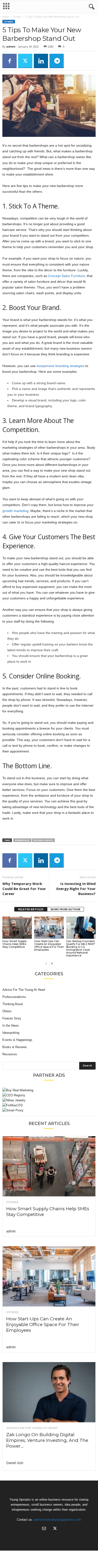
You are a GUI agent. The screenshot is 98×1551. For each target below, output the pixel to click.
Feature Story (11, 1018)
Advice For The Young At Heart (23, 989)
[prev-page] (46, 963)
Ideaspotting (10, 1032)
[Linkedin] (41, 61)
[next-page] (51, 963)
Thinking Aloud (12, 1004)
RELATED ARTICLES (31, 909)
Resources (9, 1054)
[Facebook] (9, 61)
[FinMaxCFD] (49, 1105)
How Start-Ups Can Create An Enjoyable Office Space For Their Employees (49, 945)
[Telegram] (56, 61)
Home (5, 16)
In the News (10, 1025)
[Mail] (44, 1529)
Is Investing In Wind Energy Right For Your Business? (76, 888)
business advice (43, 840)
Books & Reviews (14, 1047)
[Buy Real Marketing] (49, 1090)
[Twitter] (25, 61)
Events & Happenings (17, 1040)
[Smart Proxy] (49, 1110)
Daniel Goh (14, 1462)
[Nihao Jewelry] (49, 1100)
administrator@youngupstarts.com (57, 1519)
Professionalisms (14, 997)
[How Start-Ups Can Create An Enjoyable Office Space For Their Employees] (49, 928)
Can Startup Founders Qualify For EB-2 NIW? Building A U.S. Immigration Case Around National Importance (80, 948)
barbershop (22, 840)
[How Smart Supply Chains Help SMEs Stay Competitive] (17, 928)
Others (17, 16)
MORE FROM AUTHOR (65, 909)
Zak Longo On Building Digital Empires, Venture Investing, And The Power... (47, 1440)
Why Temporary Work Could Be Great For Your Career (24, 888)
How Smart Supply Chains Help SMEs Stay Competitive (14, 944)
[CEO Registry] (49, 1095)
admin (10, 46)
